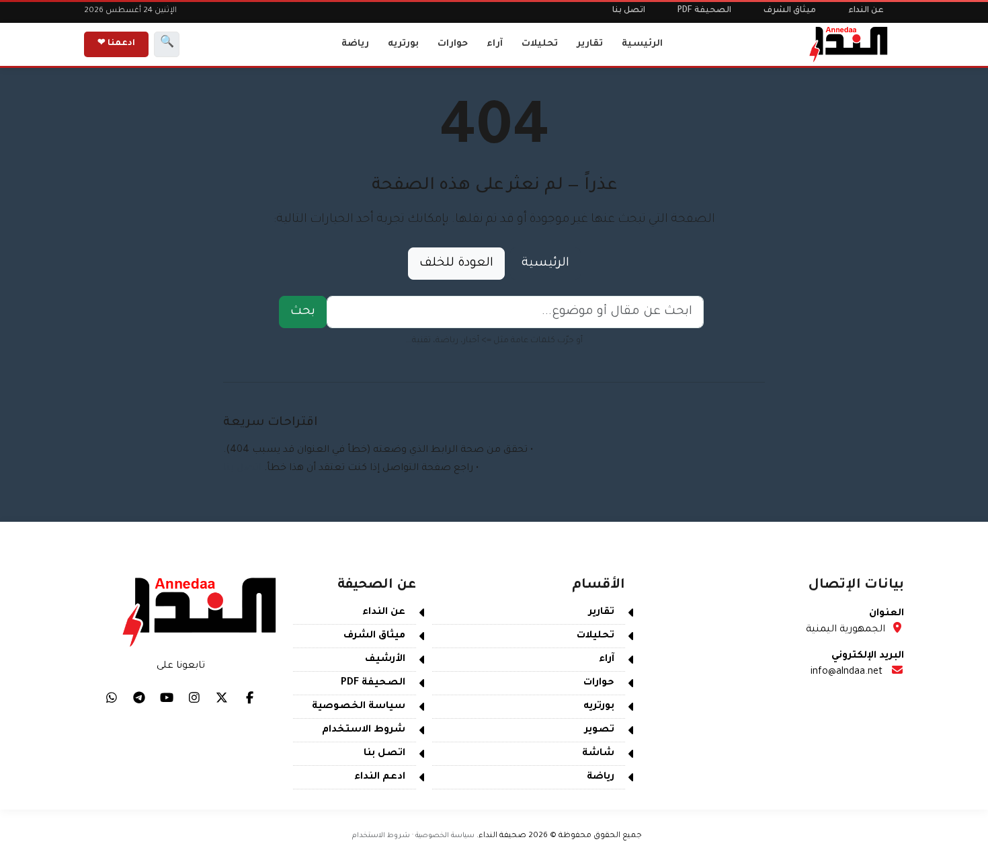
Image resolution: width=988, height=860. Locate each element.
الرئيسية (642, 44)
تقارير (590, 44)
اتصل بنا (628, 10)
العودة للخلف (456, 263)
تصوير (599, 730)
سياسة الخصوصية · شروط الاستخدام (413, 836)
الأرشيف (385, 659)
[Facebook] (249, 697)
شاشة (598, 753)
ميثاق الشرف (790, 10)
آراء (495, 44)
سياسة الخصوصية (358, 706)
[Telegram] (139, 697)
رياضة (355, 44)
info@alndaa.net (846, 672)
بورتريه (403, 44)
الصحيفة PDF (704, 10)
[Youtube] (167, 697)
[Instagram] (194, 697)
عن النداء (866, 10)
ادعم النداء (379, 777)
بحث (302, 312)
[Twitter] (222, 697)
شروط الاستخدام (363, 730)
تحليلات (540, 44)
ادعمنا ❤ (116, 43)
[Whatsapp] (111, 697)
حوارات (453, 44)
